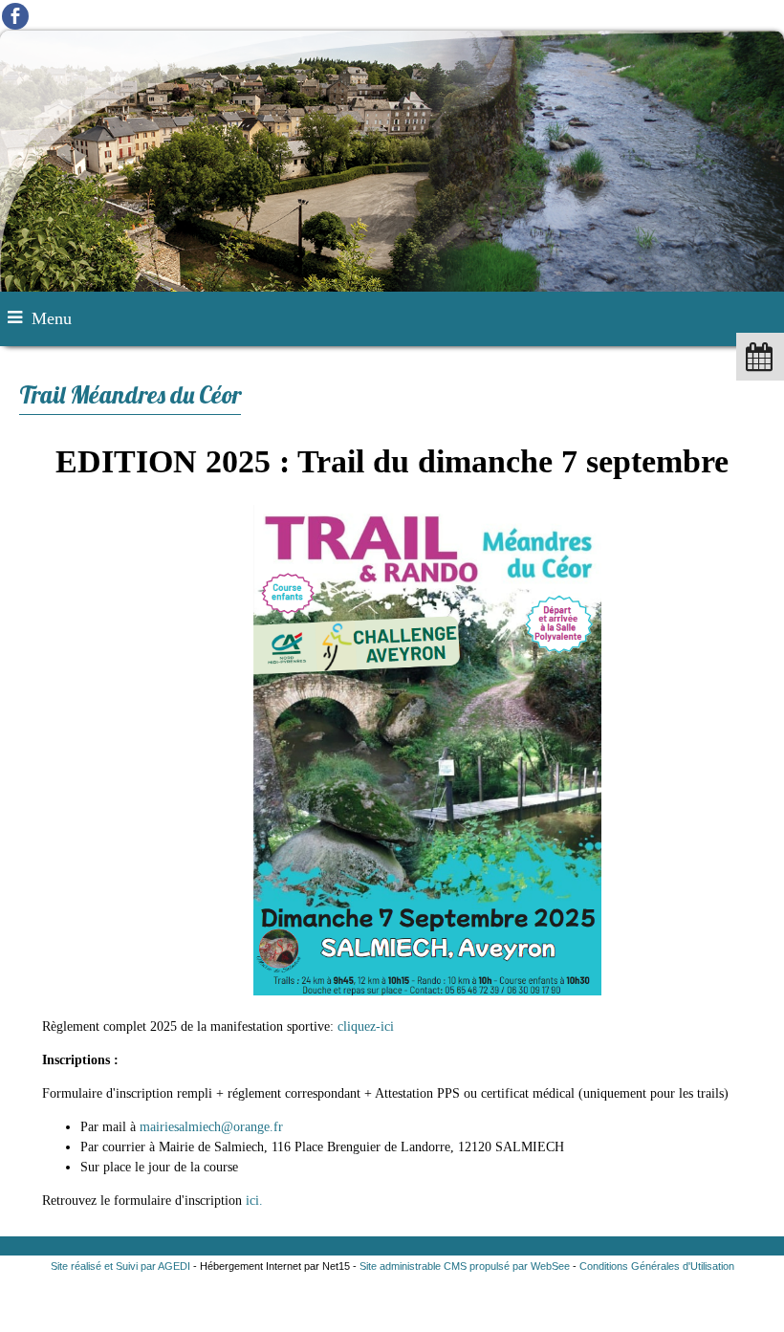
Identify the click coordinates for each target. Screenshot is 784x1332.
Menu (52, 318)
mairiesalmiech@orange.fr (211, 1127)
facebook (15, 15)
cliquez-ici (366, 1026)
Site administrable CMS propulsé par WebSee (464, 1266)
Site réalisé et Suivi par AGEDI (120, 1266)
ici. (254, 1200)
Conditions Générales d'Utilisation (656, 1266)
